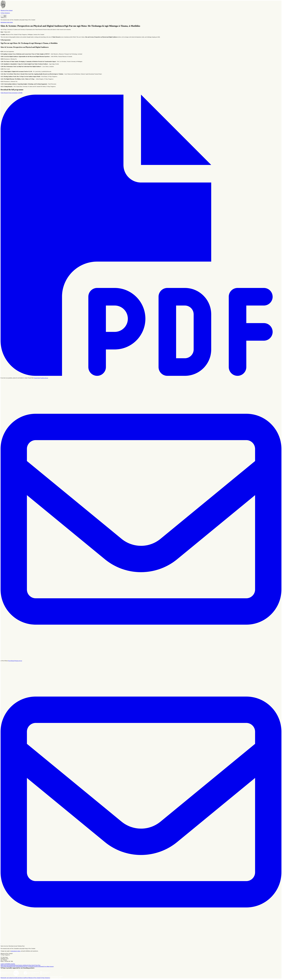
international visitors (15, 951)
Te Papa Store (30, 965)
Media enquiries (11, 963)
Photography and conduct (6, 977)
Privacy (27, 977)
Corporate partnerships (38, 966)
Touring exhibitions (22, 965)
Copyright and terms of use (18, 977)
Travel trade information (6, 966)
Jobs (7, 963)
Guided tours (15, 965)
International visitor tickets (7, 22)
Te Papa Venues (15, 966)
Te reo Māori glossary (49, 966)
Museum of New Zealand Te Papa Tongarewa (39, 977)
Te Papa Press (37, 965)
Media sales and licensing (6, 965)
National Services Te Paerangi (26, 966)
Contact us (3, 963)
